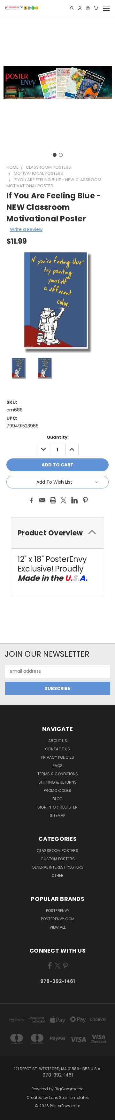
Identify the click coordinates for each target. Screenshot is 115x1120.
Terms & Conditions (57, 774)
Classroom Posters (57, 850)
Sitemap (57, 815)
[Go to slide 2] (61, 155)
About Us (57, 740)
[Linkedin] (74, 500)
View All (57, 927)
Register (69, 807)
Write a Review (26, 229)
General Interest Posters (57, 867)
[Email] (42, 500)
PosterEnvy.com (57, 919)
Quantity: (58, 437)
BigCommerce (69, 1089)
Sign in (44, 807)
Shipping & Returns (57, 782)
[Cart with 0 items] (96, 8)
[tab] (57, 533)
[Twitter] (63, 500)
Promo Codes (57, 790)
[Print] (53, 500)
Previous (9, 1113)
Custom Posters (58, 859)
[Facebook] (31, 500)
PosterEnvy (57, 910)
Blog (57, 799)
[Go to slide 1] (55, 155)
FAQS (58, 765)
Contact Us (57, 749)
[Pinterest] (85, 500)
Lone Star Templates (69, 1097)
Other (57, 875)
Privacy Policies (57, 757)
